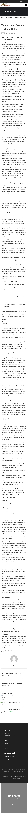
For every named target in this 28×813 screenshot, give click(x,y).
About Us (7, 733)
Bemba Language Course (14, 709)
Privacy (10, 778)
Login (26, 1)
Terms (14, 778)
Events (6, 746)
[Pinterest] (12, 651)
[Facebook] (6, 651)
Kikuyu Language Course (14, 695)
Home (2, 17)
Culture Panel (4, 33)
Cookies (19, 778)
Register (21, 1)
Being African (14, 665)
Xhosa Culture (11, 33)
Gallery (6, 748)
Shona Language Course (14, 702)
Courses (6, 743)
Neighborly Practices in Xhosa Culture (12, 683)
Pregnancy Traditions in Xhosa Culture (12, 673)
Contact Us (7, 735)
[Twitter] (9, 651)
